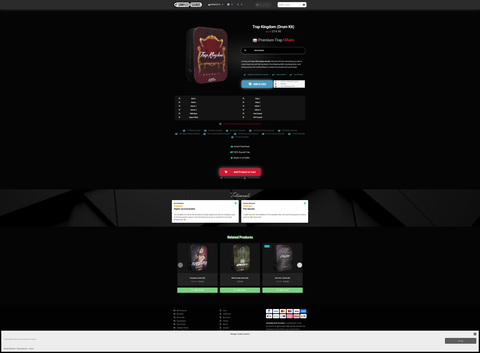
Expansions (181, 321)
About (225, 324)
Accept (460, 341)
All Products (181, 310)
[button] (475, 334)
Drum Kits (180, 317)
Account (226, 317)
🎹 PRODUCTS (214, 4)
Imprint (31, 348)
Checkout (227, 314)
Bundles (180, 314)
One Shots (181, 324)
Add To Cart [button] (199, 290)
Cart (224, 310)
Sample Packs (182, 327)
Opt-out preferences (9, 348)
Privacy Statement (22, 348)
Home (225, 321)
